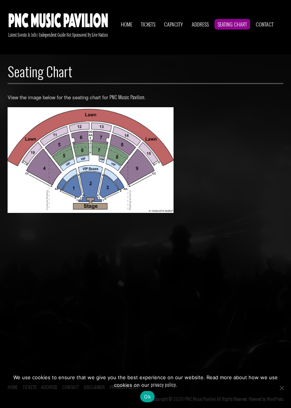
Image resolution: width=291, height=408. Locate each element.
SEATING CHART (232, 24)
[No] (281, 388)
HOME (126, 24)
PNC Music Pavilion (127, 97)
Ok (147, 397)
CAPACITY (173, 24)
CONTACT (265, 24)
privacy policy (163, 384)
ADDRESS (200, 24)
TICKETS (148, 24)
